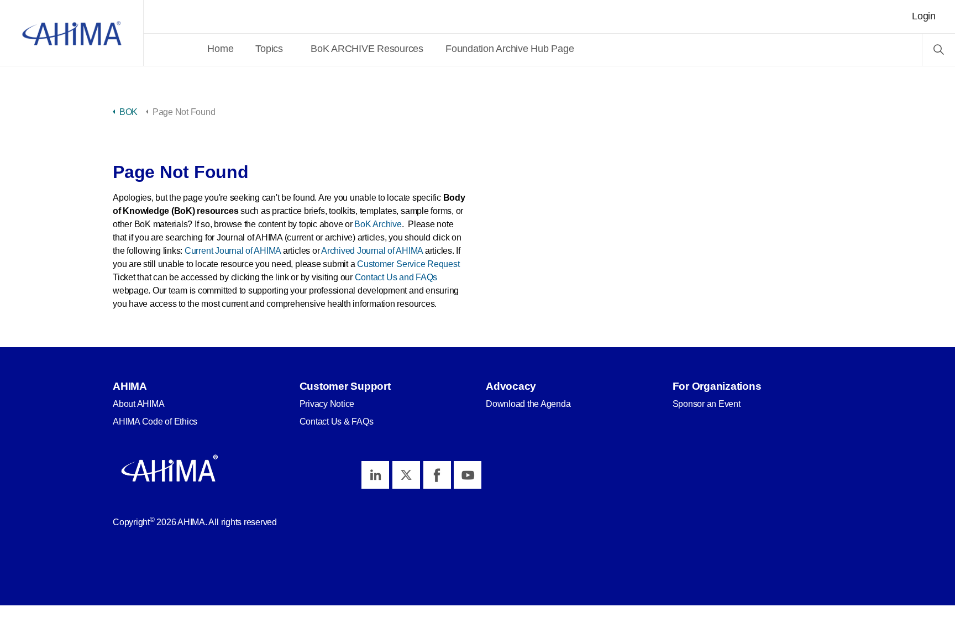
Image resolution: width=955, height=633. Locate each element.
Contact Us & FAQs (337, 421)
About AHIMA (138, 404)
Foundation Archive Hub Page (509, 48)
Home (220, 48)
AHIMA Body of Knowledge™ (72, 33)
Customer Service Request (408, 264)
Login (924, 16)
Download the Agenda (528, 404)
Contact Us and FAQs (396, 277)
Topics (269, 48)
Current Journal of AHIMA (233, 250)
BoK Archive (377, 224)
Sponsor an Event (707, 404)
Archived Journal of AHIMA (372, 250)
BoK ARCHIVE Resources (367, 48)
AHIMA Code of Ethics (155, 421)
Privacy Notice (327, 404)
